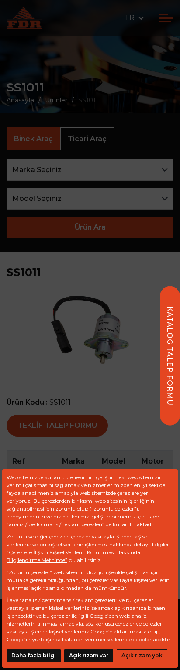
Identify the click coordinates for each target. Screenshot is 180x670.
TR (130, 18)
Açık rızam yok (142, 655)
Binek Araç (33, 139)
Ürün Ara (90, 227)
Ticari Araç (87, 139)
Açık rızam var (88, 655)
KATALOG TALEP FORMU (170, 356)
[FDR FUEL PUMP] (24, 18)
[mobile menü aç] (166, 18)
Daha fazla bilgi (33, 655)
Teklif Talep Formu (57, 425)
